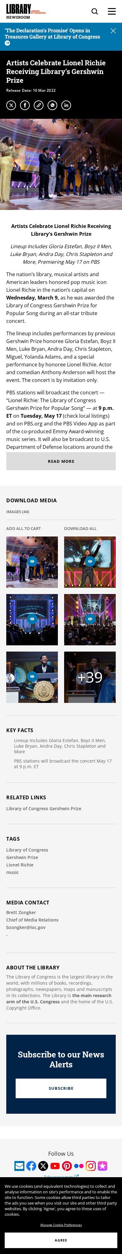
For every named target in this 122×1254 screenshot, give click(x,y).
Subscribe (61, 1088)
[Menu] (112, 11)
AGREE (61, 1240)
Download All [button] (80, 528)
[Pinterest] (67, 1166)
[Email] (19, 1166)
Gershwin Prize (22, 857)
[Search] (94, 11)
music (12, 872)
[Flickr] (79, 1166)
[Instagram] (91, 1166)
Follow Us (61, 1153)
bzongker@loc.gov (25, 927)
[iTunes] (103, 1166)
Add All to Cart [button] (23, 528)
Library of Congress (27, 850)
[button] (113, 31)
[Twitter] (11, 105)
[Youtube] (55, 1166)
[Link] (38, 105)
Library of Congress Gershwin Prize (43, 808)
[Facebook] (25, 105)
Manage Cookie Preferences (61, 1225)
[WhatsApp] (52, 105)
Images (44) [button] (17, 511)
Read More (61, 461)
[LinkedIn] (66, 105)
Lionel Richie (19, 865)
